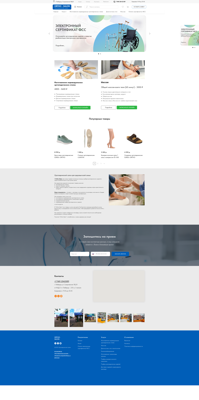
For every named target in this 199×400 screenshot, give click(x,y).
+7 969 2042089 (61, 281)
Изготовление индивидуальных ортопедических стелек (86, 11)
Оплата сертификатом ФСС (137, 11)
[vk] (58, 296)
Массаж (122, 11)
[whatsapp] (61, 296)
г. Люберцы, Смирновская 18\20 (64, 1)
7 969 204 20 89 (120, 1)
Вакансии (106, 1)
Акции (79, 1)
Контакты (96, 1)
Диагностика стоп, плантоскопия (110, 348)
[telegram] (55, 296)
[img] (114, 2)
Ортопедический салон (61, 8)
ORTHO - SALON (62, 6)
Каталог (80, 340)
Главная (55, 11)
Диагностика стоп (111, 11)
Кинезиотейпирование (107, 351)
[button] (139, 6)
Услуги (64, 11)
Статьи (88, 1)
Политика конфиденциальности (133, 346)
